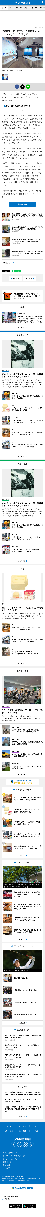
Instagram (25, 1144)
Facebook (13, 1144)
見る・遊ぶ (19, 8)
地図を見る (22, 204)
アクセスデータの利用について (12, 1159)
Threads (31, 1144)
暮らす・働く (33, 8)
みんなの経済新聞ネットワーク (22, 1188)
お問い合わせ (7, 1162)
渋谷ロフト (7, 263)
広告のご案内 (7, 1165)
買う (25, 8)
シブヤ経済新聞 (22, 2)
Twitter (19, 1144)
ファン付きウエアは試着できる (18, 106)
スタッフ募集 (7, 1168)
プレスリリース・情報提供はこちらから (15, 1156)
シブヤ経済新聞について (10, 1153)
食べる (11, 8)
